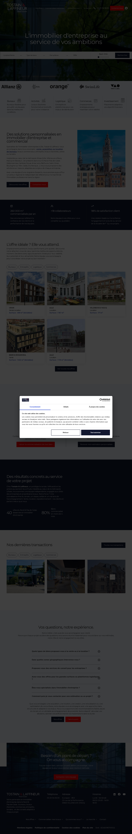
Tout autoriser (95, 432)
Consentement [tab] (35, 407)
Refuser (66, 432)
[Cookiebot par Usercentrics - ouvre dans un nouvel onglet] (101, 399)
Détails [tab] (66, 407)
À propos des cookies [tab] (97, 407)
